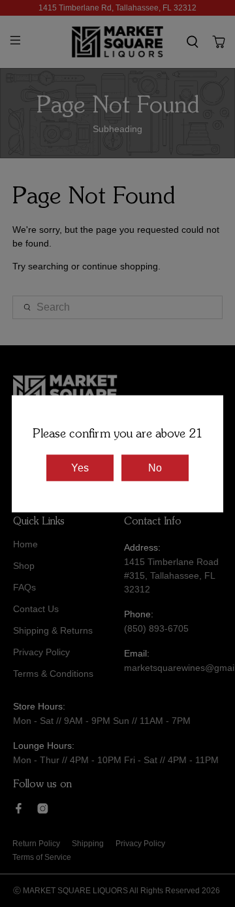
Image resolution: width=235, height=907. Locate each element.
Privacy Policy (41, 652)
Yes (80, 467)
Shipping (88, 843)
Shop (24, 565)
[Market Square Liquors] (117, 42)
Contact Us (36, 609)
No (155, 467)
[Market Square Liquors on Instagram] (42, 810)
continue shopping (120, 266)
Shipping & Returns (53, 630)
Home (25, 544)
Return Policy (36, 843)
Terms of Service (41, 857)
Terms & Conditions (53, 673)
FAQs (24, 587)
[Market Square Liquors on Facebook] (18, 810)
